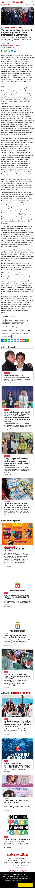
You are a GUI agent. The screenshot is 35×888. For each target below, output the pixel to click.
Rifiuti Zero (5, 333)
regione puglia (25, 330)
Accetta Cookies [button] (25, 885)
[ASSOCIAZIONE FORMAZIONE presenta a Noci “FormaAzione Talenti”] (17, 791)
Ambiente (5, 27)
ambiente (9, 320)
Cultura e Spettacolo (9, 546)
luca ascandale (25, 327)
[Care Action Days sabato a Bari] (17, 365)
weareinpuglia (6, 336)
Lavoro (6, 798)
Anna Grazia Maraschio (21, 320)
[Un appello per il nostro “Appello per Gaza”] (17, 829)
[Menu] (2, 2)
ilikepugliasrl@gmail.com (20, 871)
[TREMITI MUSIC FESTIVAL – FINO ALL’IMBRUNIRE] (17, 539)
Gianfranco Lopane (17, 324)
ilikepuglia (15, 327)
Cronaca (6, 409)
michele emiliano (7, 330)
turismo (26, 333)
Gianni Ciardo (6, 327)
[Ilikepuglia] (17, 2)
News (5, 761)
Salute (5, 593)
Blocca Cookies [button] (9, 885)
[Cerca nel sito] (32, 2)
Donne (6, 633)
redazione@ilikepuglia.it (20, 870)
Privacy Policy (16, 880)
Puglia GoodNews (6, 4)
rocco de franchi (16, 333)
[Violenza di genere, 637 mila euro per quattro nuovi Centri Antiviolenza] (17, 625)
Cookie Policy (7, 880)
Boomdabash (6, 324)
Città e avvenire (16, 27)
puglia (16, 330)
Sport (5, 718)
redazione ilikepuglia (13, 45)
